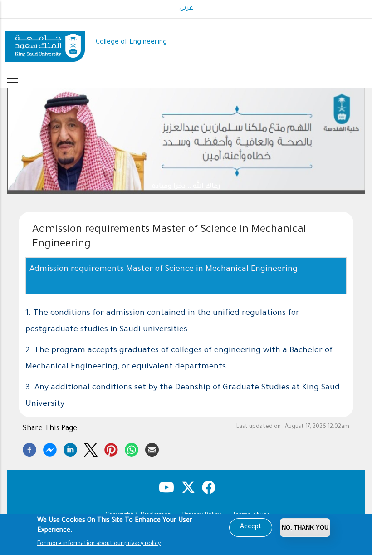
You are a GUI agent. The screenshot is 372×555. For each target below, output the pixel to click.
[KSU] (44, 43)
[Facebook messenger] (50, 448)
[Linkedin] (70, 448)
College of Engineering (131, 42)
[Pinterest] (111, 448)
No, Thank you (305, 527)
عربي (186, 8)
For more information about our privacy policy (99, 544)
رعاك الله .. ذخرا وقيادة (186, 187)
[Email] (152, 448)
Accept (250, 527)
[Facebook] (29, 448)
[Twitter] (91, 448)
